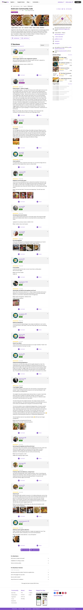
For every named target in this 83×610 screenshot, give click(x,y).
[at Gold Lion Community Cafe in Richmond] (16, 248)
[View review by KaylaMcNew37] (15, 283)
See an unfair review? (15, 577)
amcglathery (22, 314)
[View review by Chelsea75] (15, 173)
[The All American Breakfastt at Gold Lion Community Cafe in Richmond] (16, 195)
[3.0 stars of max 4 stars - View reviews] (61, 74)
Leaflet (55, 24)
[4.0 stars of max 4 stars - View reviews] (61, 69)
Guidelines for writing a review (17, 560)
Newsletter (13, 600)
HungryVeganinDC (20, 46)
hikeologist (21, 463)
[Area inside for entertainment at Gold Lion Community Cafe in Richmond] (23, 510)
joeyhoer (21, 334)
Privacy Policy (14, 608)
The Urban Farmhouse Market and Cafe (70, 73)
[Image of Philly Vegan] (56, 58)
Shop (28, 2)
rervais (20, 80)
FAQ (22, 592)
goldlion (70, 47)
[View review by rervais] (15, 81)
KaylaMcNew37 (22, 282)
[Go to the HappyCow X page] (60, 593)
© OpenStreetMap (64, 24)
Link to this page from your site (18, 574)
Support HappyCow (36, 608)
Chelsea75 (21, 172)
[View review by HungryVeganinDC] (15, 522)
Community (35, 2)
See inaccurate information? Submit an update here (22, 572)
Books (30, 594)
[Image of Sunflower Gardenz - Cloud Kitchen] (56, 64)
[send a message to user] (24, 50)
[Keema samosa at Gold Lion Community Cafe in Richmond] (16, 539)
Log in (77, 2)
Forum (12, 598)
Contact (23, 594)
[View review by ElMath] (15, 121)
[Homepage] (5, 2)
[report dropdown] (47, 49)
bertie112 (21, 259)
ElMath (20, 120)
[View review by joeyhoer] (15, 336)
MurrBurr (21, 354)
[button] (62, 19)
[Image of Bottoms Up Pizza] (56, 69)
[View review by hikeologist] (15, 464)
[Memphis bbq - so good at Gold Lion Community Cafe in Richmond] (44, 510)
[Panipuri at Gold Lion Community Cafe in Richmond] (23, 195)
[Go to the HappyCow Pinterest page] (63, 593)
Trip (64, 9)
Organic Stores (20, 2)
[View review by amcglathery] (15, 315)
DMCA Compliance (27, 608)
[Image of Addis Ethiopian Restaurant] (56, 80)
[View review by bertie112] (15, 260)
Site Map (23, 598)
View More (70, 54)
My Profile (13, 592)
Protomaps (58, 24)
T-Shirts (30, 592)
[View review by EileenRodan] (15, 439)
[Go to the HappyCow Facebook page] (55, 593)
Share (59, 9)
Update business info (59, 48)
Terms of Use (20, 608)
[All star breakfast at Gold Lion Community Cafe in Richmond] (16, 68)
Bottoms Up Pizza (65, 68)
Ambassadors (14, 594)
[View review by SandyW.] (15, 487)
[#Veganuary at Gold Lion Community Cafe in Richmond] (16, 302)
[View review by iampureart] (15, 380)
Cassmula (21, 50)
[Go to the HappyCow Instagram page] (66, 593)
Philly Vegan (64, 57)
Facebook (57, 41)
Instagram (57, 43)
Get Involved (14, 602)
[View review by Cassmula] (15, 51)
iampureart (21, 378)
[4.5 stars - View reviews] (13, 10)
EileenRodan (22, 437)
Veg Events (13, 596)
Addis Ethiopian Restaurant (67, 78)
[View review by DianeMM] (15, 233)
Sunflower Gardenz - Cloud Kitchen (69, 62)
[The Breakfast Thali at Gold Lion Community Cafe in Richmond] (30, 195)
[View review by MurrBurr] (15, 355)
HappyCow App (40, 590)
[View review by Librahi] (15, 154)
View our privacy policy (16, 563)
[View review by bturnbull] (15, 208)
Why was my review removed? (18, 558)
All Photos (44, 24)
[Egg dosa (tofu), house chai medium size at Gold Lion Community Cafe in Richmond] (16, 141)
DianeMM (21, 232)
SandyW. (21, 485)
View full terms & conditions (17, 579)
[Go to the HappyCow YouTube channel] (57, 593)
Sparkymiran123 (63, 51)
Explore (12, 2)
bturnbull (21, 206)
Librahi (20, 152)
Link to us (23, 596)
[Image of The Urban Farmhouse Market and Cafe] (56, 74)
